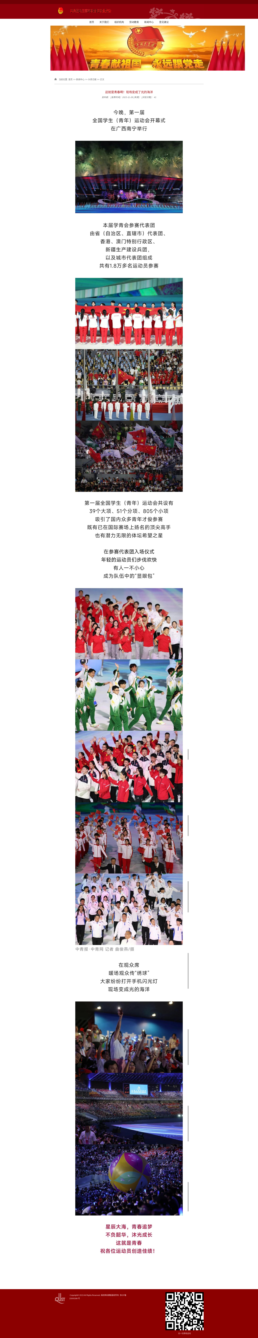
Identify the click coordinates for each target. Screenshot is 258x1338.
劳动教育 (134, 22)
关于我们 (104, 22)
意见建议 (164, 22)
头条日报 (92, 79)
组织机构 (119, 22)
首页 (91, 22)
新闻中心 (149, 22)
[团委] (129, 11)
